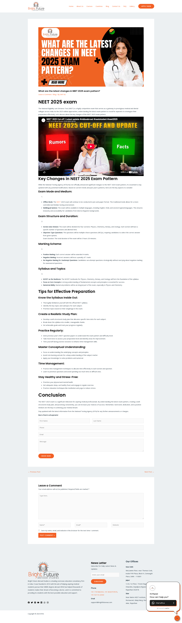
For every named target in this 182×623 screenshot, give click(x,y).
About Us (80, 6)
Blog (107, 6)
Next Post (149, 472)
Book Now (46, 456)
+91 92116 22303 (97, 595)
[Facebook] (29, 602)
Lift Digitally (150, 614)
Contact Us (116, 6)
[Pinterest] (35, 602)
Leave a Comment (45, 94)
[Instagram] (48, 602)
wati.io (167, 608)
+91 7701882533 (97, 592)
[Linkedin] (41, 602)
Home (71, 6)
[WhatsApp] (45, 602)
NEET (59, 202)
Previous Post (34, 472)
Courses (89, 6)
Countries (99, 6)
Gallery (132, 6)
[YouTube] (38, 602)
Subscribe (98, 581)
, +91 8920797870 (110, 592)
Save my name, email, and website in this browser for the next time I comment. (70, 530)
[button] (146, 6)
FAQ (124, 6)
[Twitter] (32, 602)
